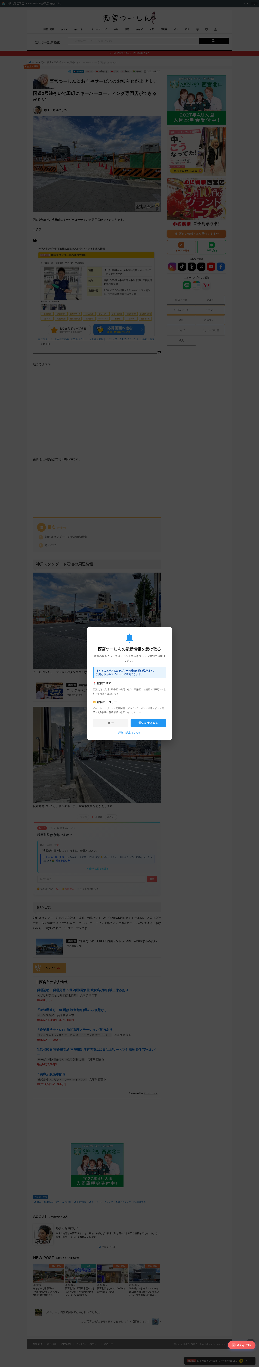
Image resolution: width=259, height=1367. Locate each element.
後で (110, 722)
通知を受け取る (148, 722)
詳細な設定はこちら (129, 732)
